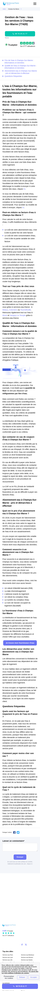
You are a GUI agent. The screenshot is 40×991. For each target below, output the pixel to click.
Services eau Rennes (27, 957)
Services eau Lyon (7, 957)
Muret (4, 315)
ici (24, 189)
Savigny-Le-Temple (18, 315)
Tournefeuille (25, 310)
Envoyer (20, 857)
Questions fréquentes (13, 76)
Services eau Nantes (27, 960)
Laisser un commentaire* (13, 841)
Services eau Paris (7, 955)
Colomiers (13, 310)
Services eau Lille (7, 960)
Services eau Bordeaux (27, 955)
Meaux (5, 310)
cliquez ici (29, 864)
